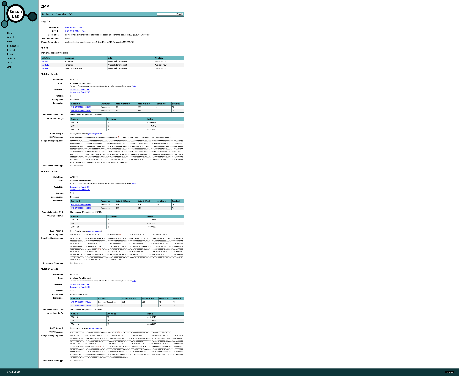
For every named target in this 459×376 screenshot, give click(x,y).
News (9, 41)
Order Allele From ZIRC (80, 89)
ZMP (9, 66)
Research (11, 50)
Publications (13, 45)
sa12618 (45, 65)
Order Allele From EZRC (80, 92)
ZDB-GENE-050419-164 (75, 31)
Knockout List (48, 14)
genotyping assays (94, 134)
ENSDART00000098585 (81, 107)
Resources (11, 54)
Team (9, 62)
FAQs (71, 14)
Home (10, 33)
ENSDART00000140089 (81, 111)
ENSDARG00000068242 (75, 27)
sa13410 (45, 68)
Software (11, 58)
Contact (10, 37)
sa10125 (45, 61)
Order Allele (61, 14)
